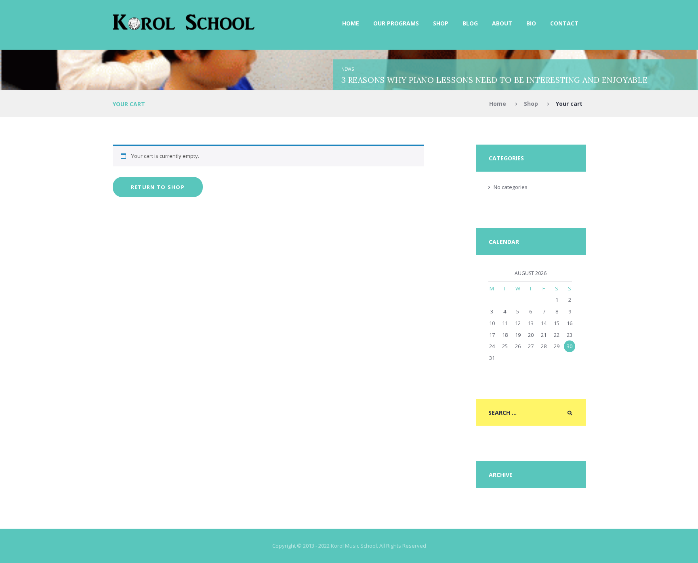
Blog (470, 23)
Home (350, 23)
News (347, 69)
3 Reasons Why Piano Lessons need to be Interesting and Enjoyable (494, 80)
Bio (531, 23)
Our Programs (396, 23)
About (502, 23)
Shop (440, 23)
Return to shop (158, 187)
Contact (564, 23)
